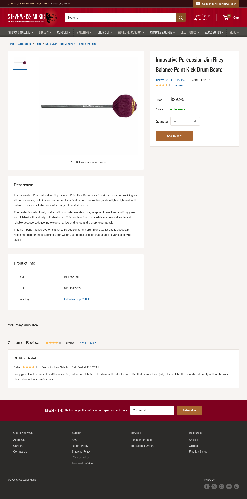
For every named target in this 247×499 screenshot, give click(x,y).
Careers (18, 445)
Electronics (189, 32)
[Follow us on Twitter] (214, 486)
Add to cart (174, 136)
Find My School (198, 451)
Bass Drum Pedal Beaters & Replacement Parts (70, 43)
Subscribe (189, 410)
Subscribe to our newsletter (219, 3)
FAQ (74, 440)
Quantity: (162, 121)
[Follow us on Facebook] (207, 486)
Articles (193, 440)
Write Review (88, 343)
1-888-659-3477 (60, 3)
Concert (62, 32)
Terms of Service (82, 463)
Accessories (213, 32)
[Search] (181, 17)
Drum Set (103, 32)
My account (201, 19)
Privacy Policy (80, 457)
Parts (38, 43)
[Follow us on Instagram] (221, 486)
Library (44, 32)
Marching (83, 32)
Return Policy (80, 445)
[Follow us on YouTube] (229, 486)
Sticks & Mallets (19, 32)
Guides (193, 445)
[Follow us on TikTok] (236, 486)
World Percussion (130, 32)
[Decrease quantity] (175, 121)
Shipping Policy (81, 451)
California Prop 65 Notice (78, 299)
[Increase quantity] (195, 121)
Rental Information (141, 440)
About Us (19, 440)
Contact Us (20, 451)
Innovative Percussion (170, 80)
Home (11, 43)
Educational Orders (142, 445)
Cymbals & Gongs (161, 32)
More (233, 32)
